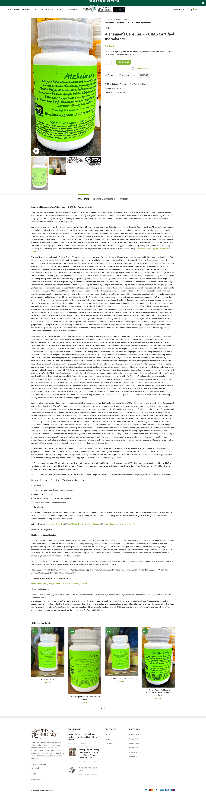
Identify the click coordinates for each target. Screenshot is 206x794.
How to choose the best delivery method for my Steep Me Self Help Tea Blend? (84, 737)
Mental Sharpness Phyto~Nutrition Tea (119, 524)
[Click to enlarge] (36, 151)
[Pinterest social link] (121, 92)
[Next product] (112, 27)
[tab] (83, 198)
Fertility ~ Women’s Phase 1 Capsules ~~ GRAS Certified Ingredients (158, 693)
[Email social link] (118, 92)
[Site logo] (103, 9)
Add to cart (123, 62)
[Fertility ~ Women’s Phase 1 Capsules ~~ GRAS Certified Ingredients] (158, 657)
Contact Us (134, 739)
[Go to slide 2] (104, 708)
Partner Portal (135, 752)
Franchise (133, 757)
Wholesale (133, 748)
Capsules (126, 19)
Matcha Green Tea (56, 524)
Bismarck (35, 768)
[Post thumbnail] (72, 755)
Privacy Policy (135, 734)
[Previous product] (106, 27)
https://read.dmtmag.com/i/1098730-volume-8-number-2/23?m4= (59, 583)
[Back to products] (109, 27)
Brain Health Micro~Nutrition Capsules (83, 524)
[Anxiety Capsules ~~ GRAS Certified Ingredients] (84, 660)
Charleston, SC (37, 779)
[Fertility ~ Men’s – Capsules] (121, 651)
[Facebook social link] (112, 92)
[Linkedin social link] (124, 92)
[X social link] (115, 92)
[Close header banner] (203, 3)
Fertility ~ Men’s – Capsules (121, 678)
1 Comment (83, 743)
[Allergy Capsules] (48, 652)
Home (107, 19)
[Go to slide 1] (101, 708)
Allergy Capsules (48, 679)
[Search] (187, 9)
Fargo (33, 773)
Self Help (116, 19)
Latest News (134, 743)
